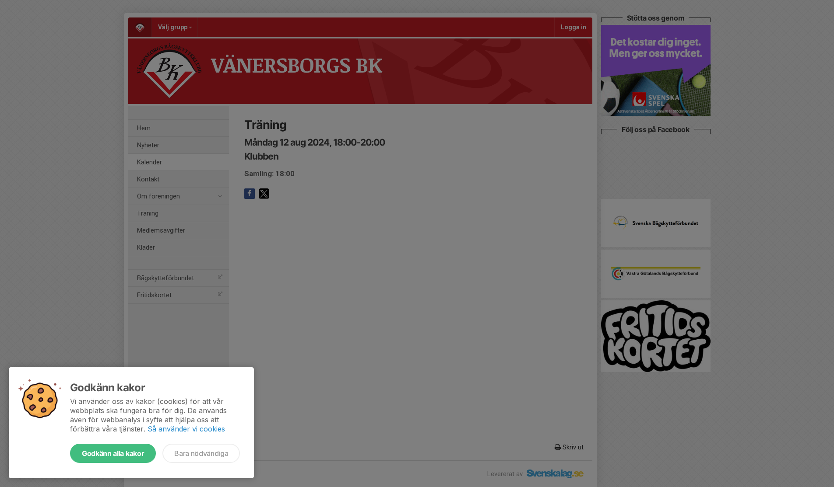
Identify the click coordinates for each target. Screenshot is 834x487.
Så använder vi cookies (186, 428)
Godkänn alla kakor (113, 453)
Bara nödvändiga (201, 453)
